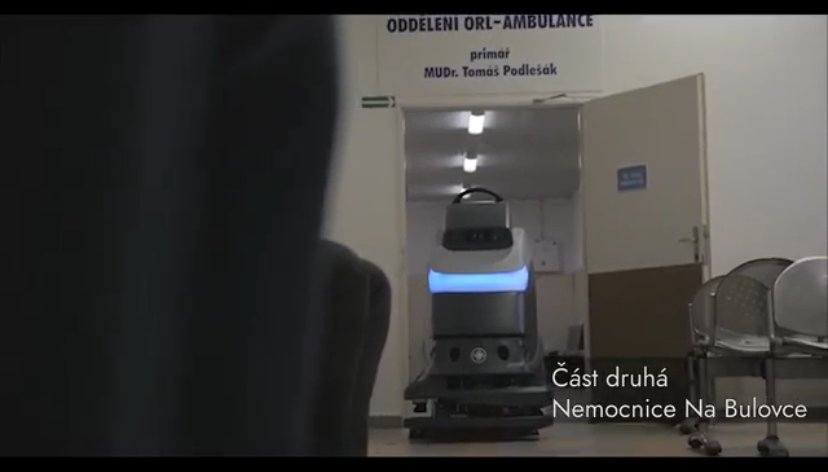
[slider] (395, 468)
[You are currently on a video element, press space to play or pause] (414, 236)
